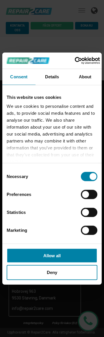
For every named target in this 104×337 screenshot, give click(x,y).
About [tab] (85, 76)
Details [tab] (52, 76)
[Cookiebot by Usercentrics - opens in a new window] (75, 60)
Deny (52, 272)
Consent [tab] (18, 76)
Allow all (52, 255)
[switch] (89, 194)
